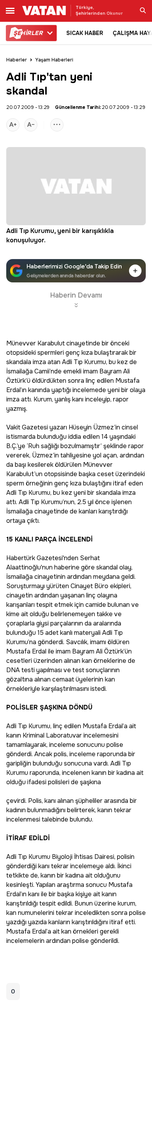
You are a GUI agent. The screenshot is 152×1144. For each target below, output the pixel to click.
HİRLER (27, 33)
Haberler (16, 60)
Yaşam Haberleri (54, 60)
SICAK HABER (84, 33)
